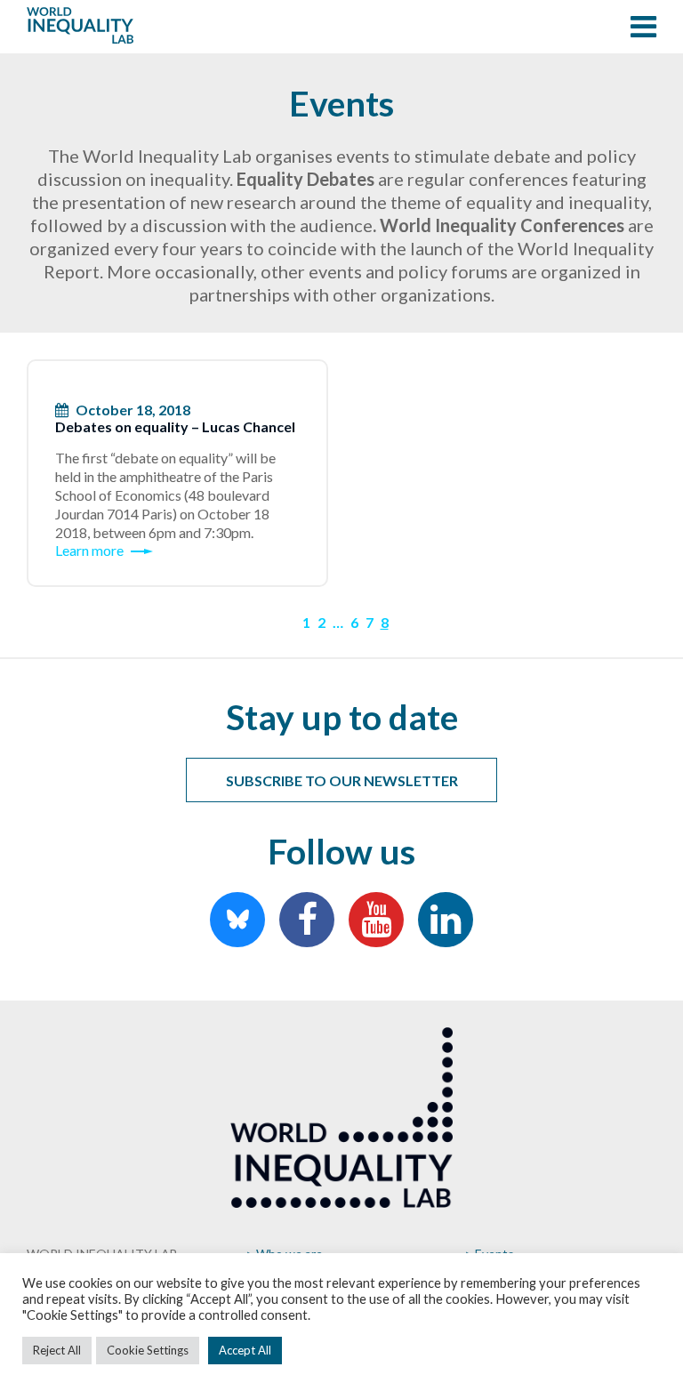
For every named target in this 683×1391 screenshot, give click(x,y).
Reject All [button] (57, 1350)
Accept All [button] (245, 1350)
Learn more (89, 550)
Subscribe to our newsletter (342, 780)
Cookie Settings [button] (148, 1350)
